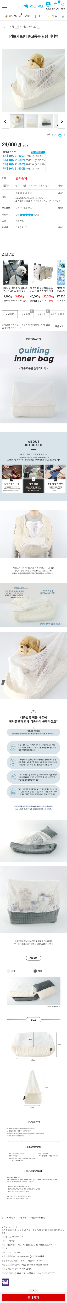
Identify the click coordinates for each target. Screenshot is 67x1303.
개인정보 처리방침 (38, 1217)
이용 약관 (23, 1217)
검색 (63, 9)
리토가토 (19, 220)
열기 (33, 1290)
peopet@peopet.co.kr (37, 1265)
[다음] (61, 121)
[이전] (5, 121)
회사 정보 (11, 1217)
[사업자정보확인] (37, 1256)
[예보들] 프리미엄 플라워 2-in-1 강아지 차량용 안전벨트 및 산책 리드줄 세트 (15, 289)
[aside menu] (4, 6)
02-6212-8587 (13, 1252)
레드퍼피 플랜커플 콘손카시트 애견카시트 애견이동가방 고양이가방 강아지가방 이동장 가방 (41, 289)
